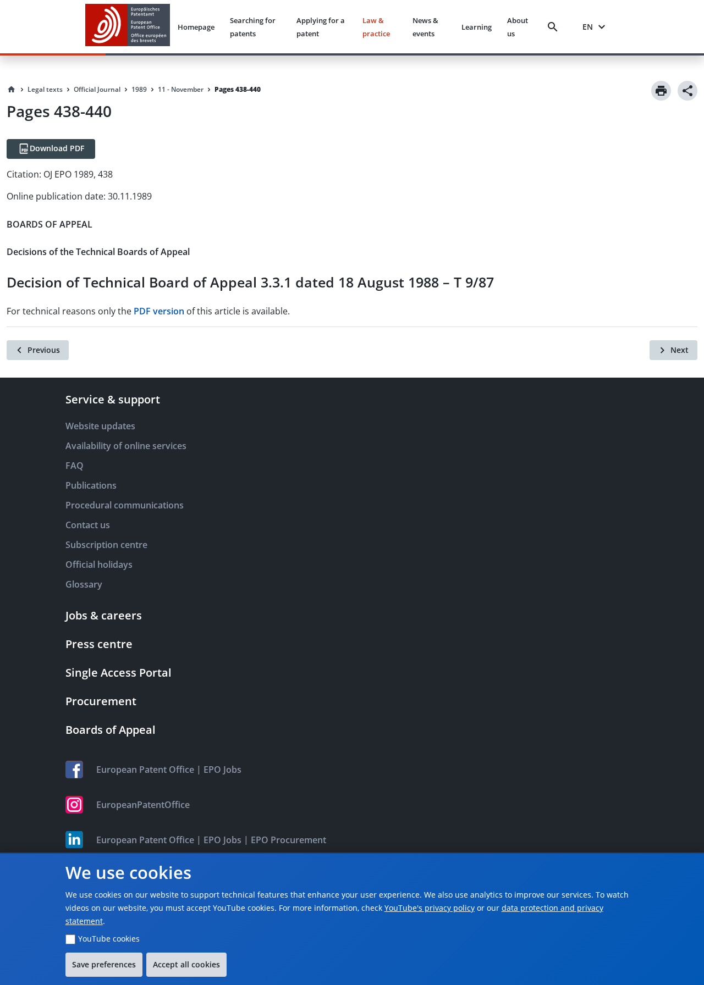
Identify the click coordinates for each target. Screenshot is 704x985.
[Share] (687, 91)
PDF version (159, 311)
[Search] (555, 27)
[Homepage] (11, 90)
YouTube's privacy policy (429, 908)
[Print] (661, 91)
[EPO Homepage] (127, 26)
